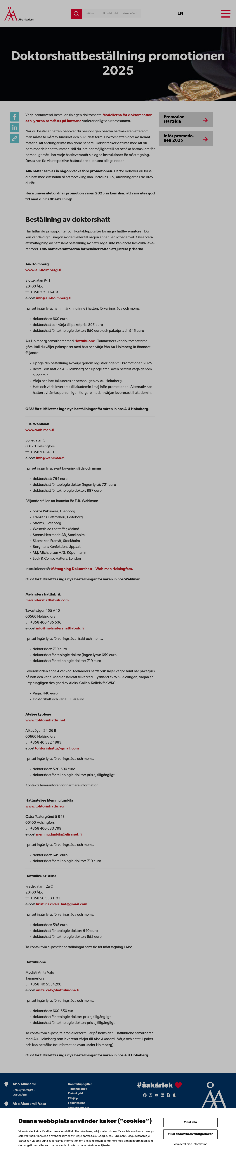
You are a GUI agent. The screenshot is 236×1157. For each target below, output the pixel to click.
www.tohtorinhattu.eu (44, 806)
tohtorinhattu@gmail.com (57, 748)
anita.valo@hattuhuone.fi (57, 990)
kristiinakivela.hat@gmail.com (61, 904)
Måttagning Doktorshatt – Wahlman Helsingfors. (92, 569)
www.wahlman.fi (39, 430)
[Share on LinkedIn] (14, 127)
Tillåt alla (190, 1122)
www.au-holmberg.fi (43, 270)
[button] (14, 138)
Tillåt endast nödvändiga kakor (190, 1134)
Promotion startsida (174, 119)
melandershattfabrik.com (47, 600)
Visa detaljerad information (190, 1144)
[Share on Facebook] (14, 116)
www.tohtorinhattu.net (45, 720)
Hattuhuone (84, 341)
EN (180, 13)
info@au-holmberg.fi (53, 298)
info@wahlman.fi (50, 458)
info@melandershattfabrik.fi (60, 628)
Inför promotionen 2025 (179, 138)
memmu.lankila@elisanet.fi (59, 834)
